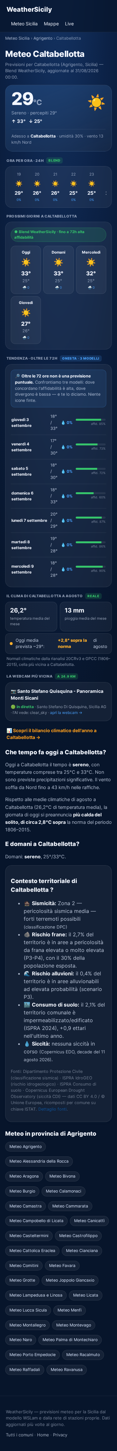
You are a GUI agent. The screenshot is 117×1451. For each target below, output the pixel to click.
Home (43, 1434)
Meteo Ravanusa (67, 1369)
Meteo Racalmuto (83, 1354)
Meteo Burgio (22, 1191)
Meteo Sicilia (24, 23)
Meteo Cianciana (82, 1250)
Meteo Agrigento (25, 1146)
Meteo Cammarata (70, 1206)
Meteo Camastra (25, 1206)
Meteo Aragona (24, 1176)
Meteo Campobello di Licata (36, 1220)
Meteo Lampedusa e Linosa (35, 1295)
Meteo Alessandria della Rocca (39, 1161)
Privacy (60, 1434)
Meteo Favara (62, 1265)
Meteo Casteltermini (28, 1235)
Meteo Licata (85, 1295)
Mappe (51, 23)
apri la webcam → (66, 712)
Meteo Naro (20, 1339)
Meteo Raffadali (24, 1369)
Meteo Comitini (23, 1265)
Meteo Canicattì (89, 1220)
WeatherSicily (29, 9)
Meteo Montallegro (27, 1325)
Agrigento (42, 38)
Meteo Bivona (62, 1176)
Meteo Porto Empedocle (32, 1354)
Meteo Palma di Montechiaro (70, 1339)
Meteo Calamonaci (63, 1191)
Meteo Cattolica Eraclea (32, 1250)
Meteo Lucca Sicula (28, 1310)
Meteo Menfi (70, 1310)
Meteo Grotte (22, 1280)
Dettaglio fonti (52, 1109)
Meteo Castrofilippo (78, 1235)
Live (69, 23)
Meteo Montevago (73, 1325)
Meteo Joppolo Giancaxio (70, 1280)
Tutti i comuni (19, 1434)
